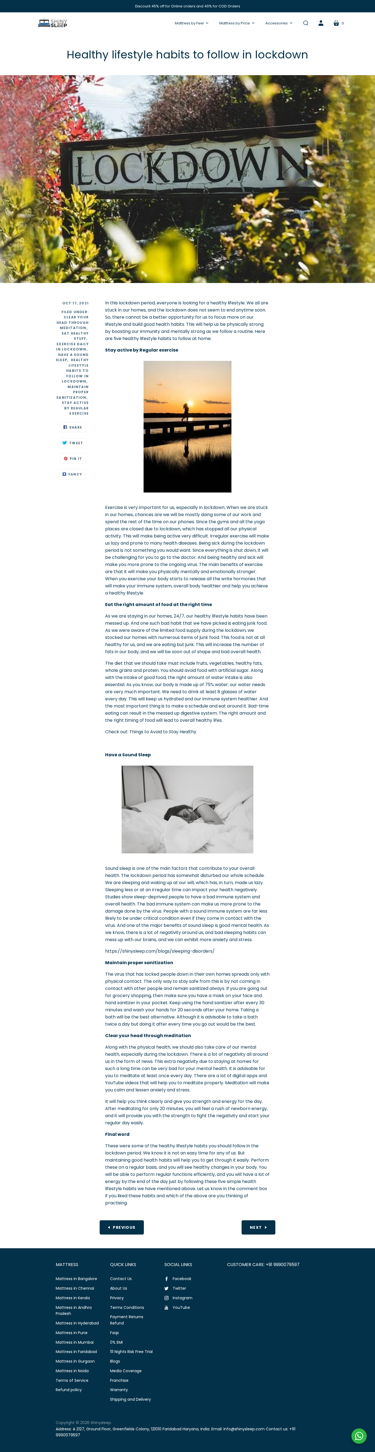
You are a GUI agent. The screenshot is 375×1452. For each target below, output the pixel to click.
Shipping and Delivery (130, 1399)
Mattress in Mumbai (75, 1342)
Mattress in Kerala (73, 1298)
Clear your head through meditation (73, 322)
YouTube (181, 1307)
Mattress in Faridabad (76, 1351)
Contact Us (121, 1278)
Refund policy (69, 1389)
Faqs (114, 1332)
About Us (118, 1288)
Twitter (179, 1288)
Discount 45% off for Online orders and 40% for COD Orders (187, 6)
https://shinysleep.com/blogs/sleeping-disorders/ (160, 951)
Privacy (117, 1298)
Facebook (182, 1278)
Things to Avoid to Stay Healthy (162, 732)
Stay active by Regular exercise (75, 408)
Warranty (119, 1389)
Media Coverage (126, 1371)
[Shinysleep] (52, 23)
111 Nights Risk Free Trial (131, 1351)
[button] (191, 23)
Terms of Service (72, 1380)
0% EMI (116, 1342)
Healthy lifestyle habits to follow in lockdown (75, 371)
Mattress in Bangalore (76, 1278)
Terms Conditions (127, 1307)
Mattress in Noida (72, 1371)
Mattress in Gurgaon (75, 1361)
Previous (124, 1227)
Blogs (115, 1361)
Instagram (182, 1298)
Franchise (119, 1380)
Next (256, 1227)
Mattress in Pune (72, 1332)
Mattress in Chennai (75, 1288)
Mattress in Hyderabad (77, 1323)
